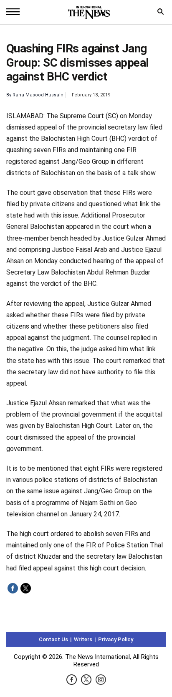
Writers (83, 639)
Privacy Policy (115, 639)
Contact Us (53, 639)
